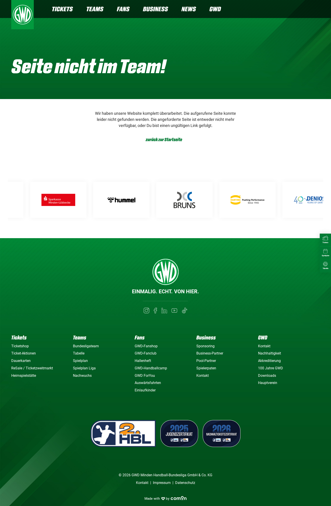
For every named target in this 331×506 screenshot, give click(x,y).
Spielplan (80, 361)
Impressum (162, 483)
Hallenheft (143, 361)
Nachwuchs (82, 375)
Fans (123, 9)
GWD (215, 9)
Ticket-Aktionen (23, 353)
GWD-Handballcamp (151, 368)
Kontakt (202, 375)
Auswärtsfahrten (148, 383)
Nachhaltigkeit (269, 353)
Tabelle (78, 353)
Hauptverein (267, 383)
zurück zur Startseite (164, 139)
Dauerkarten (21, 361)
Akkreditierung (269, 361)
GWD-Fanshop (146, 346)
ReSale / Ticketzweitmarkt (32, 368)
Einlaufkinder (145, 390)
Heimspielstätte (23, 375)
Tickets (62, 9)
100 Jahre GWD (270, 368)
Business (155, 9)
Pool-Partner (206, 361)
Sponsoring (205, 346)
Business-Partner (209, 353)
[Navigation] (316, 9)
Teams (94, 9)
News (188, 9)
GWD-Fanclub (145, 353)
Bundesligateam (86, 346)
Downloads (267, 375)
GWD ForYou (145, 375)
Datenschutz (185, 483)
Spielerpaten (206, 368)
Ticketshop (20, 346)
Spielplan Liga (84, 368)
